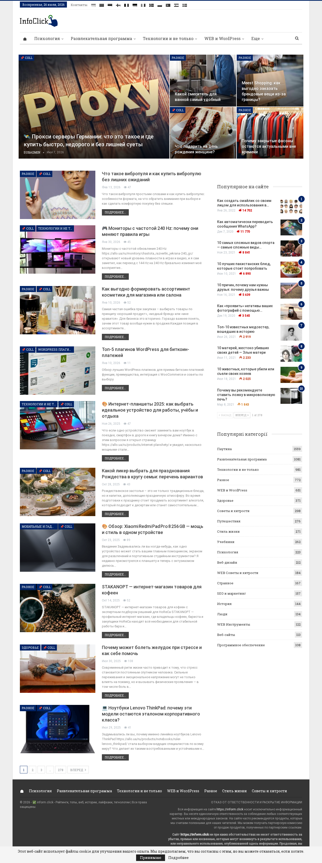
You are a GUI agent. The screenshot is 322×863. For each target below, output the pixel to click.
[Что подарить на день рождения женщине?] (203, 133)
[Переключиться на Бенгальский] (101, 4)
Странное (225, 583)
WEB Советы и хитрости (237, 572)
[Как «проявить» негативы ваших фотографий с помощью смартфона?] (291, 312)
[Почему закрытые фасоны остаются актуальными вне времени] (270, 133)
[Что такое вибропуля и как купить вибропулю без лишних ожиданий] (57, 195)
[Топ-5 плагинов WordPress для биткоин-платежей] (57, 370)
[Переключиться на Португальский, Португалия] (168, 4)
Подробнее (178, 857)
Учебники (225, 542)
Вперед (77, 770)
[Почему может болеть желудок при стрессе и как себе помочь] (57, 668)
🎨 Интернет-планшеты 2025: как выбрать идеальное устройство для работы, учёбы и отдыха (150, 410)
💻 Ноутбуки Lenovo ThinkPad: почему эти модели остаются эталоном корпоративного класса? (151, 714)
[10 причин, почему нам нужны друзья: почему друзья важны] (291, 291)
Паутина (224, 449)
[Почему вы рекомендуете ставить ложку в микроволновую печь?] (291, 396)
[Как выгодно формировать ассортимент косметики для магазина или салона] (57, 310)
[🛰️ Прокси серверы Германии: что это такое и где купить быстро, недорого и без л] (94, 106)
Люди (222, 614)
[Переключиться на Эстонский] (110, 4)
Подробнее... (115, 212)
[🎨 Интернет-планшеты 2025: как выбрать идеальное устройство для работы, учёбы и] (57, 425)
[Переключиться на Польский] (159, 4)
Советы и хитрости (233, 511)
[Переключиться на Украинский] (93, 4)
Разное (178, 58)
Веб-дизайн (227, 562)
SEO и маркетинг (231, 593)
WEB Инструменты (233, 624)
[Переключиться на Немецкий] (135, 4)
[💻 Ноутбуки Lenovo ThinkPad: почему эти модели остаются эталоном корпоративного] (57, 729)
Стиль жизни (228, 531)
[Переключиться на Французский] (126, 4)
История (224, 603)
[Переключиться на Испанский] (176, 4)
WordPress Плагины (56, 349)
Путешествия (228, 521)
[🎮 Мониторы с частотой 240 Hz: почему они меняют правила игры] (57, 249)
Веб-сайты (226, 634)
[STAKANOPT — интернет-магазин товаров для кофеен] (57, 608)
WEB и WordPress (222, 38)
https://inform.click (230, 809)
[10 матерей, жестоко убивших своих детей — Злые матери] (291, 354)
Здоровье (30, 647)
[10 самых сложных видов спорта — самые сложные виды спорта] (291, 248)
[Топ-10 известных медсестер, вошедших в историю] (291, 333)
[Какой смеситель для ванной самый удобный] (203, 80)
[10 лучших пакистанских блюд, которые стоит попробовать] (291, 270)
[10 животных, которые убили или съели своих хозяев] (291, 375)
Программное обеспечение (241, 645)
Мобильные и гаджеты (40, 526)
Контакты (79, 5)
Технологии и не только (168, 38)
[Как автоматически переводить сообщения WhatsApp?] (291, 228)
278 (60, 770)
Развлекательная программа (101, 38)
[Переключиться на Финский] (118, 4)
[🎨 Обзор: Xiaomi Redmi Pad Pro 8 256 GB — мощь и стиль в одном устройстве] (57, 547)
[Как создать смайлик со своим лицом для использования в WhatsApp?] (291, 206)
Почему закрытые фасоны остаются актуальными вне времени (269, 146)
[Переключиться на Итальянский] (143, 4)
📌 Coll (26, 58)
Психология (47, 38)
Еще (255, 38)
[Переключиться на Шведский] (184, 4)
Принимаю (150, 857)
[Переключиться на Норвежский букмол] (151, 4)
